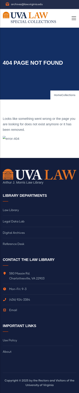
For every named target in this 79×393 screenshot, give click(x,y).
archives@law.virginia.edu (27, 4)
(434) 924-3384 (19, 299)
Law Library (11, 210)
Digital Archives (14, 232)
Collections (68, 95)
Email (13, 310)
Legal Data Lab (13, 221)
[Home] (30, 17)
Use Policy (10, 340)
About (7, 351)
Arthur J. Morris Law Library (23, 182)
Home (57, 95)
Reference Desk (13, 244)
